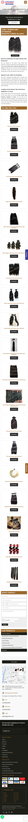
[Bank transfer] (16, 779)
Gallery (4, 746)
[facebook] (9, 812)
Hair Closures (5, 640)
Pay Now (26, 254)
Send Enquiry (26, 468)
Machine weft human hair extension (10, 636)
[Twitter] (11, 812)
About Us (4, 741)
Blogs (3, 748)
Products (4, 744)
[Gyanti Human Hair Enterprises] (14, 674)
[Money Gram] (10, 782)
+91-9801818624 (6, 702)
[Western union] (4, 779)
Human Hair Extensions (7, 638)
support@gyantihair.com (8, 716)
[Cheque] (22, 782)
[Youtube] (6, 812)
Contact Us (6, 731)
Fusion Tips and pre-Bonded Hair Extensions (12, 647)
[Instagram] (3, 812)
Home (3, 739)
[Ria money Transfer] (4, 782)
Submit (4, 624)
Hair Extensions (6, 633)
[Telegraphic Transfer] (22, 779)
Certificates (4, 750)
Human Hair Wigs (6, 643)
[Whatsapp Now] (2, 817)
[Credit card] (16, 782)
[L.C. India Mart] (4, 785)
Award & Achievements (7, 752)
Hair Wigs (4, 650)
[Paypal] (10, 779)
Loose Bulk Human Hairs (7, 645)
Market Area (5, 756)
